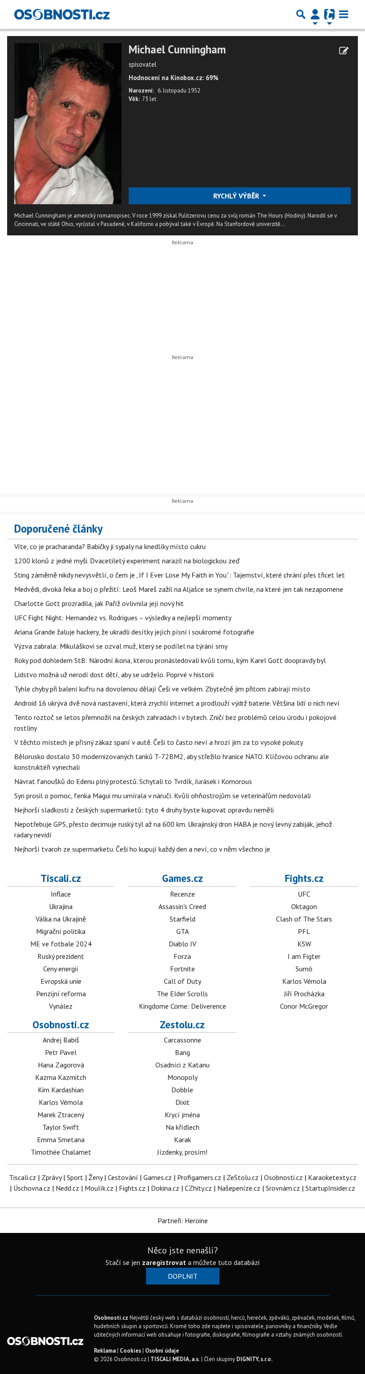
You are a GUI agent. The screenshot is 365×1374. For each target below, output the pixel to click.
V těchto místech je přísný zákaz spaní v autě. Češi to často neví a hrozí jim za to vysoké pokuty (158, 742)
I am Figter (304, 956)
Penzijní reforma (61, 993)
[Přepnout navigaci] (315, 14)
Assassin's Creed (182, 906)
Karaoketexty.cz (332, 1177)
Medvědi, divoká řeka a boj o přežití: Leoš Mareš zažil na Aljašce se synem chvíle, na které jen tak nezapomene (178, 589)
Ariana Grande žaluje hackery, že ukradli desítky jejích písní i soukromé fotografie (134, 631)
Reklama (105, 1350)
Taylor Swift (60, 1127)
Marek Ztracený (60, 1114)
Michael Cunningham (177, 49)
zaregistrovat (164, 1262)
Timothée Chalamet (61, 1152)
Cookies (130, 1350)
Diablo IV (182, 943)
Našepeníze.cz (238, 1188)
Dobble (182, 1089)
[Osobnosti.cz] (62, 14)
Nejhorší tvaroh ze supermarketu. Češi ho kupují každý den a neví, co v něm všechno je (142, 849)
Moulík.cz (99, 1188)
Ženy (95, 1177)
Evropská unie (61, 981)
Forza (182, 956)
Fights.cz (304, 878)
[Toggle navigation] (344, 14)
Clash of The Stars (304, 918)
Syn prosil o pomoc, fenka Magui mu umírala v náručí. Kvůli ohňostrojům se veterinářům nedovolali (162, 795)
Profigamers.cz (199, 1177)
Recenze (182, 893)
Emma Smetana (61, 1139)
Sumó (304, 968)
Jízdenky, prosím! (182, 1152)
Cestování (123, 1177)
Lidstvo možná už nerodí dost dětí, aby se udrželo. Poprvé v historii (114, 674)
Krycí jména (182, 1114)
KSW (304, 943)
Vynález (61, 1006)
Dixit (182, 1102)
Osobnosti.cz (60, 1024)
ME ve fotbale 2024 (61, 943)
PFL (304, 931)
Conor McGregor (304, 1006)
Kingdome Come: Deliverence (182, 1006)
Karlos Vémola (304, 981)
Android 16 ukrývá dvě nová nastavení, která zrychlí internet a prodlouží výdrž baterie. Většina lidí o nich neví (177, 703)
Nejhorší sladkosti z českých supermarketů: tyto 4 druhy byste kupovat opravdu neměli (144, 809)
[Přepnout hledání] (301, 14)
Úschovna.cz (31, 1188)
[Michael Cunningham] (68, 122)
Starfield (182, 918)
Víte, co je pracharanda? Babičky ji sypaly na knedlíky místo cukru (110, 546)
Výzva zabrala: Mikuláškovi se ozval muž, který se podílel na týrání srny (120, 646)
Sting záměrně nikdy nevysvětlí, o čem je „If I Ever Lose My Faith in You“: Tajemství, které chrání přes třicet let (179, 574)
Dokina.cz (165, 1188)
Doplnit (183, 1276)
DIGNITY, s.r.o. (254, 1359)
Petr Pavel (61, 1052)
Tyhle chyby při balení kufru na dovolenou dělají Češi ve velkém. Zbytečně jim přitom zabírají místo (162, 688)
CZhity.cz (198, 1188)
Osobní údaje (162, 1350)
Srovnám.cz (283, 1188)
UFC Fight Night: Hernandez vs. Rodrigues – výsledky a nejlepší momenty (122, 617)
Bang (182, 1052)
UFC (304, 893)
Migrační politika (60, 931)
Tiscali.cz (61, 878)
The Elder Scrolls (182, 993)
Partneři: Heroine (183, 1220)
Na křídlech (182, 1127)
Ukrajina (61, 906)
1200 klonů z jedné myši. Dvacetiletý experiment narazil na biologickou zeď (126, 560)
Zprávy (51, 1177)
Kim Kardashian (61, 1089)
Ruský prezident (60, 956)
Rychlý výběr (237, 195)
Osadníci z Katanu (182, 1064)
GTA (182, 931)
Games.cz (182, 878)
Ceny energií (60, 968)
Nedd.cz (67, 1188)
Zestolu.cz (182, 1024)
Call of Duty (182, 981)
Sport (75, 1177)
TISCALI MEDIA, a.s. (175, 1359)
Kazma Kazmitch (60, 1077)
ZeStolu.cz (243, 1177)
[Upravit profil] (344, 50)
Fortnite (182, 968)
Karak (182, 1139)
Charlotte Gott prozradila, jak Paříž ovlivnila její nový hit (99, 603)
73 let (149, 99)
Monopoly (182, 1077)
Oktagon (304, 906)
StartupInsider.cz (330, 1188)
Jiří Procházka (304, 993)
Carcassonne (182, 1039)
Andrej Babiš (61, 1039)
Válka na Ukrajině (61, 918)
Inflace (61, 893)
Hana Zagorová (61, 1064)
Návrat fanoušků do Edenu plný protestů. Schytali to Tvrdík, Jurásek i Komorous (133, 781)
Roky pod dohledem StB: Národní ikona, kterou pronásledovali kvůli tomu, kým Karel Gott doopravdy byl (170, 660)
